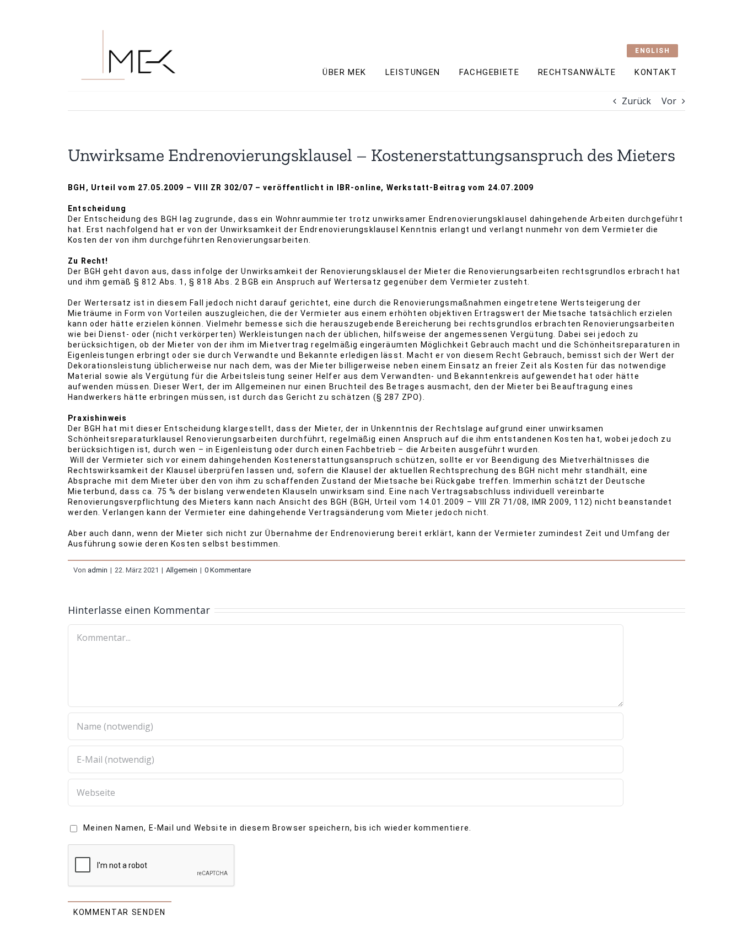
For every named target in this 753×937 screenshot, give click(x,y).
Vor (668, 101)
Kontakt (655, 72)
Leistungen (412, 72)
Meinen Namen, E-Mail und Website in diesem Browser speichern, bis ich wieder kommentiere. (277, 827)
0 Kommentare (228, 570)
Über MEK (344, 72)
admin (97, 570)
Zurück (636, 101)
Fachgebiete (489, 72)
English (652, 51)
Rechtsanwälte (577, 72)
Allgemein (181, 570)
